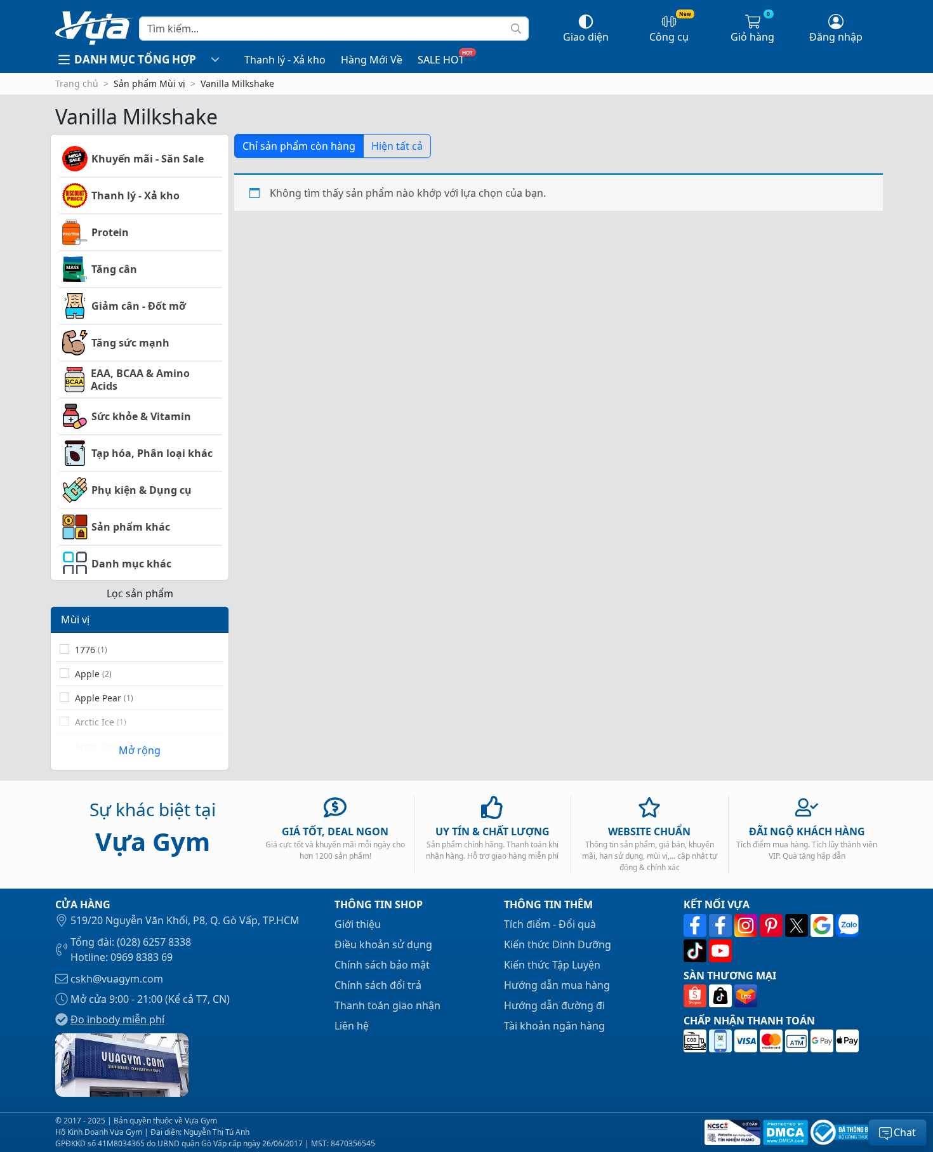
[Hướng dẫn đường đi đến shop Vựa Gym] (122, 1064)
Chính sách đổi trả (377, 985)
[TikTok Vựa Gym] (696, 951)
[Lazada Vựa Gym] (745, 996)
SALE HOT (441, 60)
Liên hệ (351, 1026)
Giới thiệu (357, 924)
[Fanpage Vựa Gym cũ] (721, 925)
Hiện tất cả (397, 146)
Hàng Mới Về (371, 60)
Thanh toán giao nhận (387, 1005)
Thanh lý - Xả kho (285, 60)
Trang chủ (76, 83)
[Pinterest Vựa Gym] (772, 925)
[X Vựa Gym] (798, 925)
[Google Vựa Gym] (823, 925)
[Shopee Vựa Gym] (696, 996)
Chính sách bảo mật (382, 965)
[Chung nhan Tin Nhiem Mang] (731, 1132)
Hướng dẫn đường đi (554, 1005)
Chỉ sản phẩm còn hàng (298, 146)
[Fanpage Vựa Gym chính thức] (696, 925)
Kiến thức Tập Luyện (552, 965)
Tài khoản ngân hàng (554, 1026)
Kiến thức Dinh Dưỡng (557, 944)
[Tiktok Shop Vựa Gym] (721, 996)
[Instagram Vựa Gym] (747, 925)
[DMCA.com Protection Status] (784, 1132)
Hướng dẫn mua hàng (557, 985)
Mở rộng (140, 750)
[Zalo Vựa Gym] (847, 925)
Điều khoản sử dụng (383, 944)
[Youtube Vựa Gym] (720, 951)
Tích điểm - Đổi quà (550, 924)
